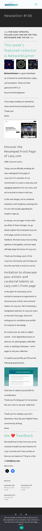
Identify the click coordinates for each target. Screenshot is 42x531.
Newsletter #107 (26, 485)
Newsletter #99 (9, 485)
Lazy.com (27, 414)
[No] (39, 523)
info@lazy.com (13, 461)
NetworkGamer (21, 56)
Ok (22, 528)
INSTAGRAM (10, 37)
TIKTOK (25, 37)
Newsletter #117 (9, 495)
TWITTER (32, 35)
